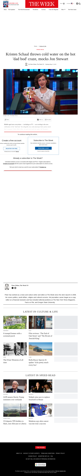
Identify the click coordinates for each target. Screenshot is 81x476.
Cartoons (43, 9)
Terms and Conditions (48, 453)
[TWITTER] (13, 288)
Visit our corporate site (60, 471)
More (62, 9)
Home (35, 46)
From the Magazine (53, 9)
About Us (19, 453)
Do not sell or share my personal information (40, 459)
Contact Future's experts (31, 453)
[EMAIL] (15, 288)
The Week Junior (72, 9)
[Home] (5, 9)
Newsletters (35, 9)
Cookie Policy (32, 456)
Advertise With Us (43, 456)
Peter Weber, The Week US (37, 64)
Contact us (43, 167)
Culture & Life (42, 46)
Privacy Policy (60, 453)
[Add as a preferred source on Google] (40, 464)
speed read (40, 49)
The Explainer (11, 9)
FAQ (52, 456)
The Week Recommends (24, 9)
